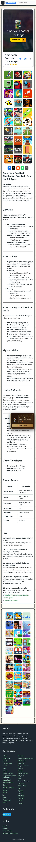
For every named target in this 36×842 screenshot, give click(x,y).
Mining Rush (9, 644)
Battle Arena (9, 712)
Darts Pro (18, 162)
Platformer (22, 761)
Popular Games (23, 766)
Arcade (5, 761)
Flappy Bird (8, 106)
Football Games (10, 595)
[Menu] (2, 2)
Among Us (18, 87)
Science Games (23, 781)
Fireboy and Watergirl (27, 87)
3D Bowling (18, 143)
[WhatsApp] (22, 168)
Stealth (20, 793)
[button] (25, 59)
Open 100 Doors (26, 678)
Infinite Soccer (27, 162)
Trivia (20, 801)
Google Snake (26, 619)
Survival (21, 798)
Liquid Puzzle (9, 653)
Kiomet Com (9, 670)
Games (5, 790)
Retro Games (23, 773)
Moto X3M (9, 619)
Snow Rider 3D (27, 143)
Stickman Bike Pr (27, 124)
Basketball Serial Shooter (26, 695)
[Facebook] (9, 168)
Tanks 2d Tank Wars (26, 704)
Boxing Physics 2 (18, 115)
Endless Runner (8, 782)
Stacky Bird (18, 636)
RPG (19, 778)
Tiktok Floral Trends (18, 627)
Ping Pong (27, 152)
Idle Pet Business (26, 687)
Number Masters (18, 678)
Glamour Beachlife (9, 661)
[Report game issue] (30, 59)
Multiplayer (7, 800)
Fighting (5, 785)
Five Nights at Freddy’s (27, 106)
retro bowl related (11, 601)
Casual (5, 771)
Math (4, 797)
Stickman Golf (8, 162)
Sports (11, 598)
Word (20, 803)
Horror (5, 792)
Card (4, 768)
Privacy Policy (7, 831)
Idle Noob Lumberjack (18, 687)
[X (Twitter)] (13, 168)
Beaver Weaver (26, 670)
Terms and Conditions (10, 833)
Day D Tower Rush (9, 687)
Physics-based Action (25, 758)
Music (5, 802)
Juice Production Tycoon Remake (9, 695)
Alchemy (18, 661)
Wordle (9, 87)
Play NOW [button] (16, 40)
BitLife (27, 96)
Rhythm (21, 776)
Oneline (18, 670)
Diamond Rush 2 (26, 636)
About (5, 826)
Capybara (18, 619)
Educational (7, 780)
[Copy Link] (26, 168)
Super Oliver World (26, 661)
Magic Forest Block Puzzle (9, 704)
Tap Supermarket (18, 653)
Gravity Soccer (18, 124)
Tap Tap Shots (8, 134)
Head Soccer (27, 78)
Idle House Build (26, 644)
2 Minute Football (18, 78)
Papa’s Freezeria (8, 96)
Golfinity (27, 115)
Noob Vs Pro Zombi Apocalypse (18, 644)
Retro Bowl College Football (8, 78)
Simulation (22, 786)
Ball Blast (26, 627)
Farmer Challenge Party (18, 695)
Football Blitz (18, 96)
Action (5, 756)
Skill (19, 788)
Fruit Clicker (9, 678)
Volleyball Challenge (8, 124)
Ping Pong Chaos (18, 152)
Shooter (21, 783)
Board (5, 766)
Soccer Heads (27, 134)
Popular (19, 595)
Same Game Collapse (9, 636)
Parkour (21, 756)
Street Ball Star (18, 134)
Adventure (6, 758)
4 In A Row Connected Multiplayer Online (26, 653)
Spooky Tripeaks (18, 704)
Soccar (9, 152)
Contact (5, 828)
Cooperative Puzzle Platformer (9, 777)
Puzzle (20, 768)
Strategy (21, 796)
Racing (20, 771)
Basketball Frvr (18, 106)
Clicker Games (8, 773)
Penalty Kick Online (8, 143)
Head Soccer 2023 (8, 115)
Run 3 (9, 627)
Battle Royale (7, 763)
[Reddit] (18, 168)
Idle (4, 795)
